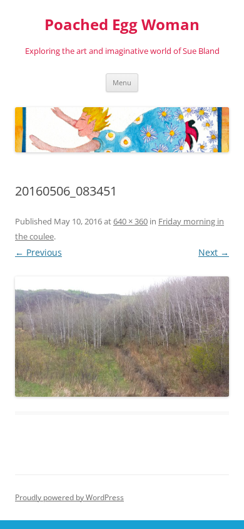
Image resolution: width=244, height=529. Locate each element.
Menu (122, 82)
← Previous (38, 252)
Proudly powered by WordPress (69, 497)
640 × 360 (130, 221)
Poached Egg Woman (122, 24)
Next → (213, 252)
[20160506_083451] (122, 336)
